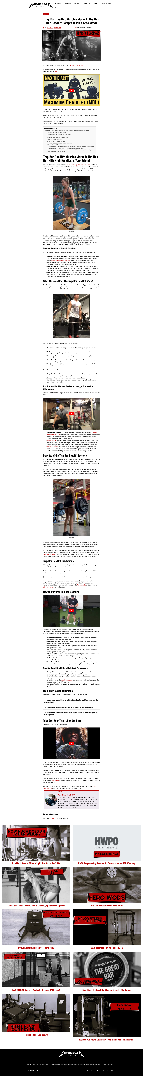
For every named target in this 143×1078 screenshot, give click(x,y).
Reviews (68, 3)
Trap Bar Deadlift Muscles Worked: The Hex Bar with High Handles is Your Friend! (67, 130)
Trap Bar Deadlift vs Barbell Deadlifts (58, 132)
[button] (55, 8)
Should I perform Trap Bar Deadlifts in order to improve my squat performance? (67, 148)
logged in (53, 818)
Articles (58, 3)
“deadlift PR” (55, 780)
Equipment (77, 3)
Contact (96, 3)
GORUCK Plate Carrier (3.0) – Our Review (36, 947)
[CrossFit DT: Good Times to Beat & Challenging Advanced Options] (36, 902)
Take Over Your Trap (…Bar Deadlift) (57, 151)
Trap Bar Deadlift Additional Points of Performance (61, 143)
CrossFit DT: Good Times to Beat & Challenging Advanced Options (36, 905)
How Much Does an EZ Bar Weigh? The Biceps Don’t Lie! (36, 863)
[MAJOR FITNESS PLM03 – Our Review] (107, 944)
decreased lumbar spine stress (60, 260)
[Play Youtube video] (71, 90)
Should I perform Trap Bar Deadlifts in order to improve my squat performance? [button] (70, 707)
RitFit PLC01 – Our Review (36, 1034)
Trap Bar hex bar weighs (76, 65)
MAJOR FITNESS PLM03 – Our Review (107, 947)
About (86, 3)
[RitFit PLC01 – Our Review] (36, 1031)
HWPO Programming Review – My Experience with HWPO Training (106, 863)
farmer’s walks (81, 585)
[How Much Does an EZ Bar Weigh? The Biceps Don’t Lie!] (36, 859)
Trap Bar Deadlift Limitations (55, 139)
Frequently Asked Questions (55, 144)
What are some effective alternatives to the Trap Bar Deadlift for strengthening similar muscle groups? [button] (70, 713)
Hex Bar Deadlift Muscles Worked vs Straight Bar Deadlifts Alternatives (65, 136)
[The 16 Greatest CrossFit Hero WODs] (107, 902)
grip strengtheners (48, 587)
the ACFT (57, 71)
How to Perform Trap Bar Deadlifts (56, 141)
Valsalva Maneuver (66, 680)
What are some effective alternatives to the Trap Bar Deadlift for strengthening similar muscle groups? (72, 149)
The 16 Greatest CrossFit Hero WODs (107, 905)
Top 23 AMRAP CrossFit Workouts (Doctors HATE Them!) (36, 989)
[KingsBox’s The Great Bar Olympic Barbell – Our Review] (107, 986)
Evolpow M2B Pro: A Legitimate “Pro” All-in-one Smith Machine (107, 1039)
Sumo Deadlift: (51, 440)
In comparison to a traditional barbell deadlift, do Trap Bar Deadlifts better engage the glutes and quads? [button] (71, 701)
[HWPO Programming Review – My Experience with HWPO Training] (107, 859)
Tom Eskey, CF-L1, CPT (54, 28)
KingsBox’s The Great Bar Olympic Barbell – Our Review (106, 989)
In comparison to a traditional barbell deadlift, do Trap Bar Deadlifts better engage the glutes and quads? (72, 146)
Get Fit (46, 14)
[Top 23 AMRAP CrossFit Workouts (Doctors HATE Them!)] (36, 986)
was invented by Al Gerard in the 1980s (78, 165)
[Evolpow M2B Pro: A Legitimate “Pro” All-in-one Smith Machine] (107, 1036)
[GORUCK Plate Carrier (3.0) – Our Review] (36, 944)
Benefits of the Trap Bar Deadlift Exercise (58, 137)
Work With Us (106, 3)
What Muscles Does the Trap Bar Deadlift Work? (60, 134)
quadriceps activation (49, 554)
